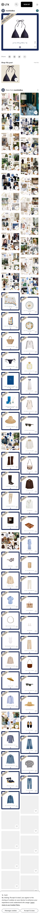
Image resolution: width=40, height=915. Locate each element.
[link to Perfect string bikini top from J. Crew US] (10, 74)
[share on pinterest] (14, 57)
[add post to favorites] (35, 47)
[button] (37, 4)
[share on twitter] (19, 57)
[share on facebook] (9, 57)
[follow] (37, 10)
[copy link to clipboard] (24, 57)
